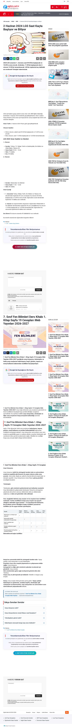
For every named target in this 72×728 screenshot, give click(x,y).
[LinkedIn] (11, 58)
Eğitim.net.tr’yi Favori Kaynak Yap (25, 85)
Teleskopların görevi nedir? (13, 618)
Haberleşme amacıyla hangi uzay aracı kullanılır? (20, 623)
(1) (22, 309)
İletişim (38, 712)
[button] (37, 58)
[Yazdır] (17, 58)
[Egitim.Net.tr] (11, 7)
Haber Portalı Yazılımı (10, 725)
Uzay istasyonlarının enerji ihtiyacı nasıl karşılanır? (20, 613)
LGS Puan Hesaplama (10, 718)
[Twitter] (7, 58)
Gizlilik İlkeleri (45, 712)
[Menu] (52, 7)
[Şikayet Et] (40, 309)
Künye (33, 712)
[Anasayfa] (4, 1)
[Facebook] (4, 58)
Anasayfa (7, 21)
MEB (17, 21)
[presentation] (8, 14)
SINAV (12, 21)
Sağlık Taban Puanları (26, 720)
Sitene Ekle (26, 1)
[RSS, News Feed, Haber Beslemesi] (67, 712)
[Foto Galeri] (68, 1)
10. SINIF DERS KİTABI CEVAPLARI (25, 247)
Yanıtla (18, 309)
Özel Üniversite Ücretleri (27, 718)
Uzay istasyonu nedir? (11, 608)
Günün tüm (64, 14)
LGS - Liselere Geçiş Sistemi (12, 223)
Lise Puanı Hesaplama (58, 718)
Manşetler (9, 1)
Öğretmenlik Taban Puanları (11, 720)
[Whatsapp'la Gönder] (14, 58)
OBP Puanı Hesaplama (42, 718)
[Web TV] (64, 1)
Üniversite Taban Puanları (43, 720)
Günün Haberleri (15, 1)
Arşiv (22, 1)
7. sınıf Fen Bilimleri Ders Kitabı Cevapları (15, 630)
